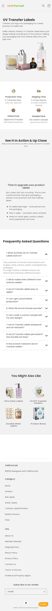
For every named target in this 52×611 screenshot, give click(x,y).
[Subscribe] (44, 592)
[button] (3, 6)
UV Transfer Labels (19, 20)
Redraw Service (12, 514)
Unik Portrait (22, 607)
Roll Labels (10, 497)
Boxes (7, 485)
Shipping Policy (12, 547)
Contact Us (10, 564)
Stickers (8, 491)
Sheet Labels (11, 503)
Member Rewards (13, 541)
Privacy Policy (11, 558)
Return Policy (11, 553)
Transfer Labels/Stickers (16, 508)
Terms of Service (13, 570)
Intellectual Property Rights (18, 575)
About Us (9, 536)
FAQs (7, 520)
